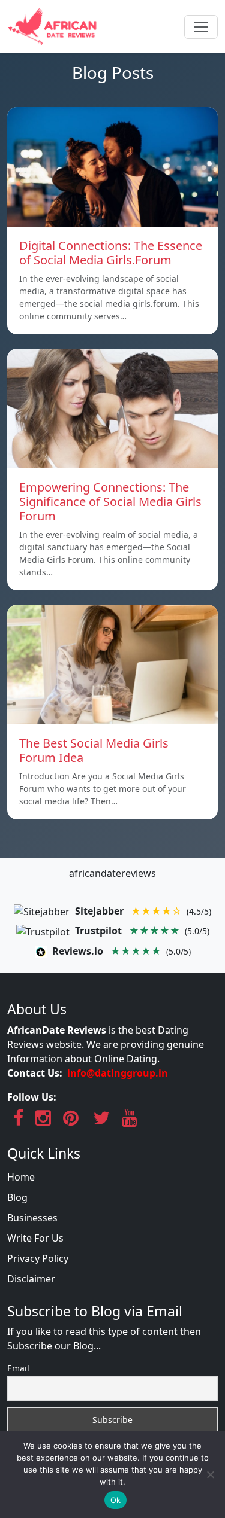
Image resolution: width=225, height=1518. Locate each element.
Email (18, 1368)
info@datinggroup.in (117, 1073)
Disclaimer (31, 1278)
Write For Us (35, 1238)
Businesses (32, 1217)
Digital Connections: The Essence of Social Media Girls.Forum (110, 252)
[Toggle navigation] (201, 27)
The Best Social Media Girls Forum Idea (94, 750)
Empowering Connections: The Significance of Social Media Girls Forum (110, 501)
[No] (210, 1474)
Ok (115, 1500)
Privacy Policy (37, 1258)
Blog (17, 1197)
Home (21, 1177)
